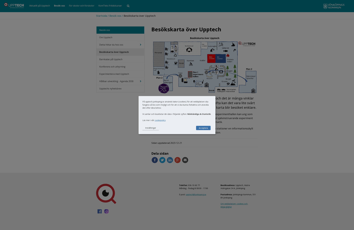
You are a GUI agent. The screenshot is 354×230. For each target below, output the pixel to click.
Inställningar (150, 128)
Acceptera (203, 128)
